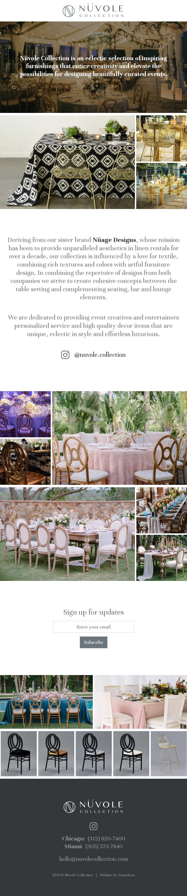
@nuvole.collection (100, 355)
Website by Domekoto (117, 875)
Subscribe (93, 642)
